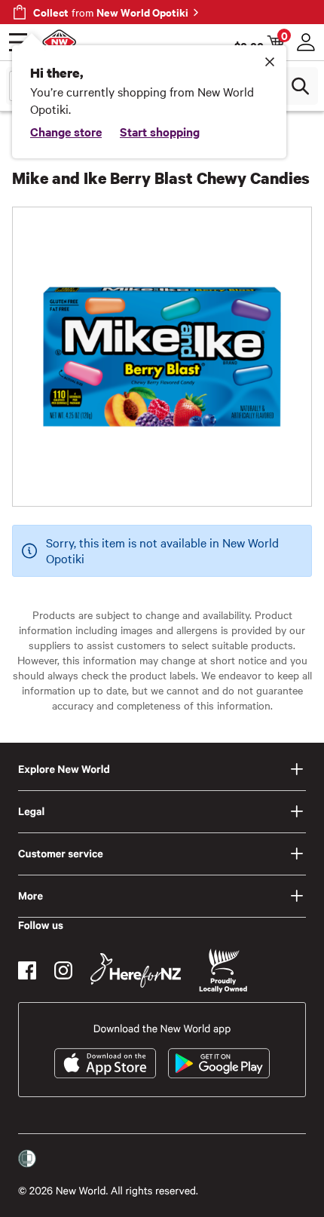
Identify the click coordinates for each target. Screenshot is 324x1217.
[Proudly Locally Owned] (223, 971)
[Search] (300, 86)
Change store (66, 131)
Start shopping (160, 131)
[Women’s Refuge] (27, 1159)
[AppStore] (105, 1063)
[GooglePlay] (219, 1063)
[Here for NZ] (135, 970)
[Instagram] (63, 970)
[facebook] (27, 970)
